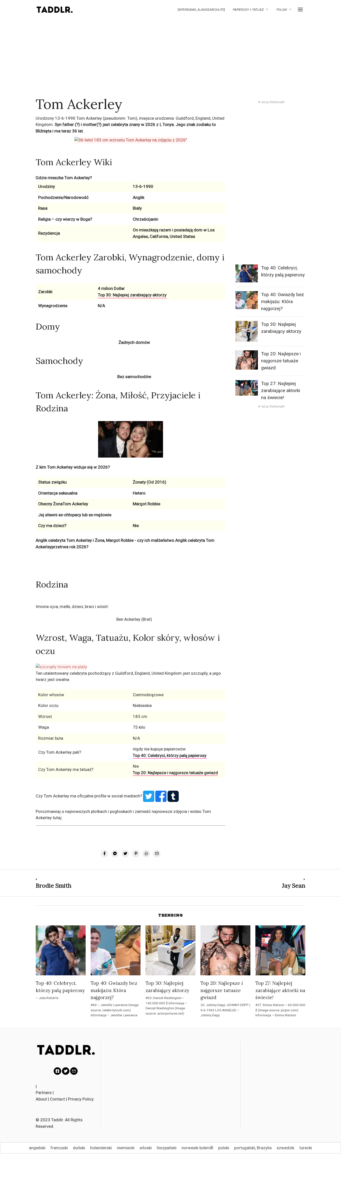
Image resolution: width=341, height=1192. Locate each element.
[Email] (74, 1071)
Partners (44, 1092)
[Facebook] (57, 1071)
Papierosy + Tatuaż (248, 9)
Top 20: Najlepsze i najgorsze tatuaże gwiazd (175, 772)
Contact (57, 1099)
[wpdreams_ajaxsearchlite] (201, 9)
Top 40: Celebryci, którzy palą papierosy (169, 755)
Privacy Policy (81, 1099)
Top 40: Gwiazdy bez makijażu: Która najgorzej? (282, 301)
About (41, 1099)
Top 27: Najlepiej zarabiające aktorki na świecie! (280, 390)
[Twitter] (65, 1071)
